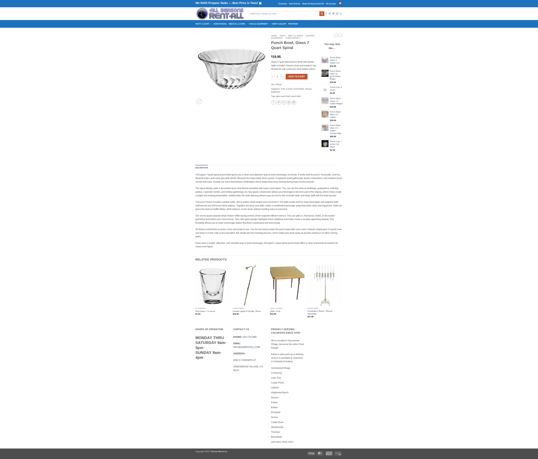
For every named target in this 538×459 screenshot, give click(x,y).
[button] (340, 3)
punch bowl (295, 96)
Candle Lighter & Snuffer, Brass (247, 311)
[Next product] (336, 35)
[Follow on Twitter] (333, 13)
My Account (331, 4)
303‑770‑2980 (250, 337)
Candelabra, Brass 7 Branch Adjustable (319, 312)
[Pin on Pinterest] (289, 102)
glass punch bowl (283, 96)
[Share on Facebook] (273, 102)
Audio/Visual (220, 24)
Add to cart (296, 76)
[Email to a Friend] (283, 102)
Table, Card (275, 311)
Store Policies (294, 4)
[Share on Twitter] (278, 102)
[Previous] (195, 293)
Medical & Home (237, 24)
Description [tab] (201, 168)
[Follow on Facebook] (326, 13)
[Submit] (321, 13)
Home (274, 36)
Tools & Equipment (258, 24)
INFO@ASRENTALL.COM (246, 347)
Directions (283, 4)
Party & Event (202, 24)
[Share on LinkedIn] (294, 102)
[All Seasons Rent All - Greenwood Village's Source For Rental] (219, 13)
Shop (282, 36)
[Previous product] (340, 35)
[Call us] (341, 13)
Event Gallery (279, 24)
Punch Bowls (293, 38)
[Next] (342, 293)
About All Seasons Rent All (313, 4)
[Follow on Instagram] (330, 13)
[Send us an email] (337, 13)
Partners (293, 24)
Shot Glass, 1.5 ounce (205, 311)
